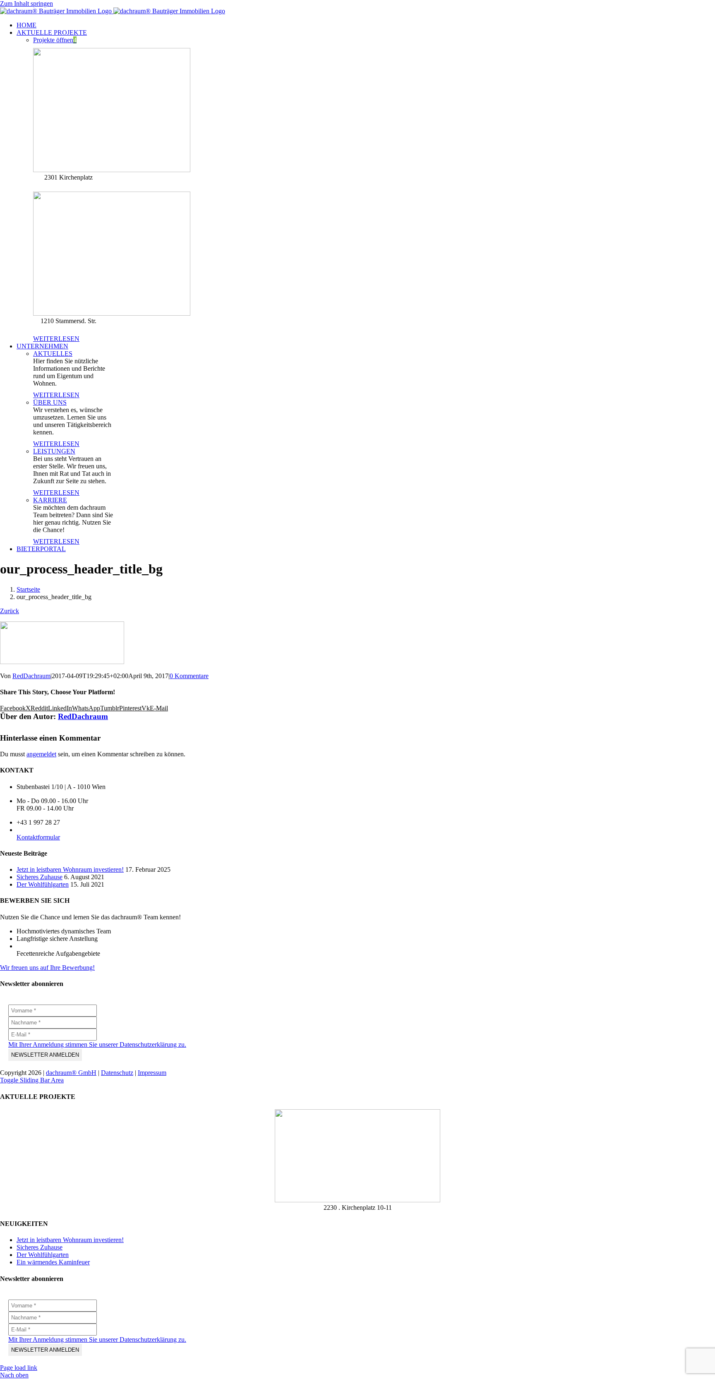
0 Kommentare (189, 675)
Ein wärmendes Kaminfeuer (53, 1262)
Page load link (18, 1367)
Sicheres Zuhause (39, 876)
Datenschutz (117, 1072)
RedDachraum (31, 675)
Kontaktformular (38, 837)
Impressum (152, 1072)
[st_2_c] (111, 313)
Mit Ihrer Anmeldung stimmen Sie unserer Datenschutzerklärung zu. (97, 1044)
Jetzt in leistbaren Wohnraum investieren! (70, 869)
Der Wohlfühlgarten (43, 884)
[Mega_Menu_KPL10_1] (111, 169)
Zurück (9, 610)
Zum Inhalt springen (26, 3)
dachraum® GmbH (71, 1072)
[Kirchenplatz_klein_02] (357, 1200)
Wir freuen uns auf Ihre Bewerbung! (47, 967)
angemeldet (41, 754)
